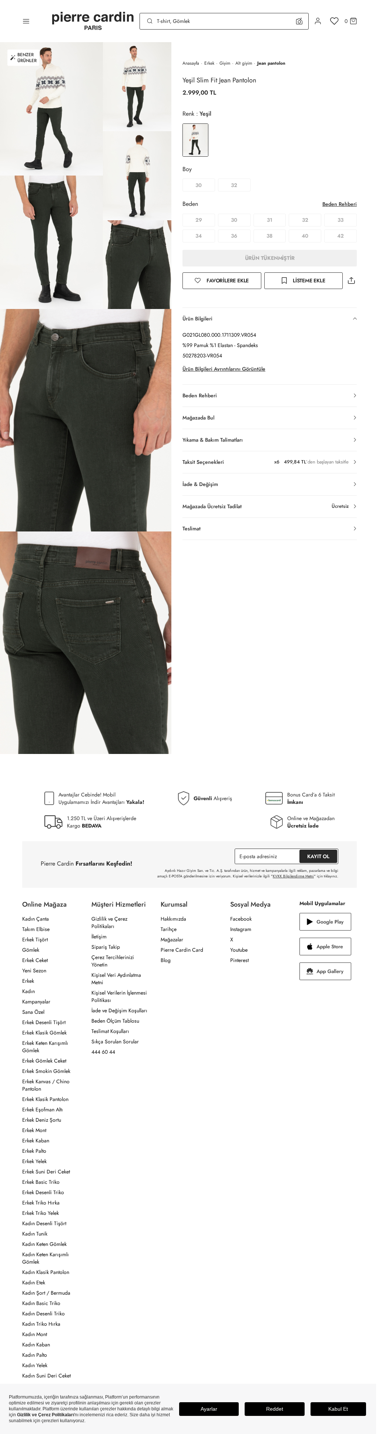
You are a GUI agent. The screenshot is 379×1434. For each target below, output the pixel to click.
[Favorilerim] (334, 21)
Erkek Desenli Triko (43, 1192)
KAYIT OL (318, 856)
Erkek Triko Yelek (40, 1213)
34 (198, 235)
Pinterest (239, 960)
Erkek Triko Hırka (41, 1202)
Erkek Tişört (35, 939)
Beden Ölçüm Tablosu (115, 1020)
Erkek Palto (34, 1151)
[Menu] (26, 21)
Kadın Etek (33, 1282)
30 (198, 185)
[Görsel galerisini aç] (51, 109)
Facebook (241, 918)
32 (234, 185)
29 (198, 220)
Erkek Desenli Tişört (44, 1022)
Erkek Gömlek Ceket (44, 1060)
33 (340, 220)
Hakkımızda (173, 918)
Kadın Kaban (36, 1344)
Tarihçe (169, 929)
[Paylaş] (351, 280)
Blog (166, 960)
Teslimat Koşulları (110, 1031)
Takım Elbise (36, 929)
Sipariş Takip (105, 947)
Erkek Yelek (34, 1161)
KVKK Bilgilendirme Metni (293, 876)
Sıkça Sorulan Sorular (115, 1041)
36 (234, 235)
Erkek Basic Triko (41, 1182)
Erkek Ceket (35, 960)
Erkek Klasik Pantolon (45, 1099)
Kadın (28, 991)
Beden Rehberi (339, 204)
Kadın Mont (34, 1334)
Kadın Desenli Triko (43, 1313)
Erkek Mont (34, 1130)
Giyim (224, 63)
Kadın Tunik (34, 1233)
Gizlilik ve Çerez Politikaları (109, 922)
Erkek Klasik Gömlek (44, 1032)
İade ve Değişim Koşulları (119, 1010)
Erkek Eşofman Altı (42, 1109)
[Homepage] (93, 21)
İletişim (99, 936)
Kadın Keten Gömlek (44, 1244)
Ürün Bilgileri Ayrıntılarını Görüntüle (223, 369)
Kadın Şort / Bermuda (46, 1293)
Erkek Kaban (35, 1140)
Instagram (240, 929)
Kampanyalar (36, 1001)
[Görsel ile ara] (299, 21)
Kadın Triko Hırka (41, 1324)
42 (340, 235)
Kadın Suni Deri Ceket (46, 1375)
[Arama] (149, 21)
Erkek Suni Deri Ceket (46, 1171)
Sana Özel (33, 1012)
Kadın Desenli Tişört (44, 1223)
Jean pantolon (271, 63)
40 (305, 235)
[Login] (318, 21)
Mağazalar (172, 939)
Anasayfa (190, 63)
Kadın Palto (34, 1355)
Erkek (209, 63)
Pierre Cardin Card (182, 950)
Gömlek (30, 950)
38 (269, 235)
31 (269, 220)
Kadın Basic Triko (41, 1303)
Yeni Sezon (34, 970)
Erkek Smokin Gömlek (46, 1071)
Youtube (239, 950)
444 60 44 (103, 1052)
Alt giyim (243, 63)
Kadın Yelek (34, 1365)
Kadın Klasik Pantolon (45, 1272)
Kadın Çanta (35, 918)
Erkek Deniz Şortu (41, 1120)
